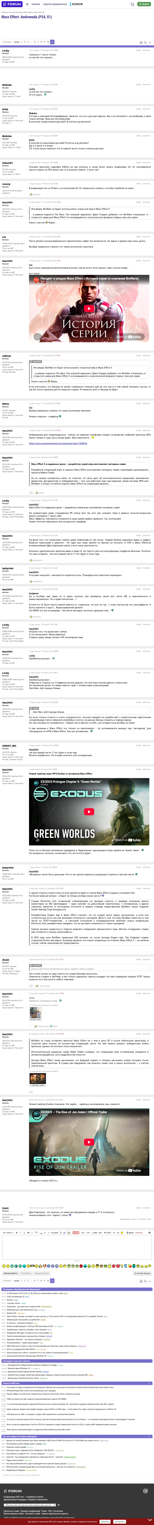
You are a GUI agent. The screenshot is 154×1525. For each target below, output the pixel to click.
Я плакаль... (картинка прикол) (20, 1323)
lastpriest (37, 617)
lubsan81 (37, 194)
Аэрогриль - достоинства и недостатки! (23, 1307)
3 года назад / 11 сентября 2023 (44, 356)
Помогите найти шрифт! (16, 1447)
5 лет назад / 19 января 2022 (43, 50)
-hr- (114, 1232)
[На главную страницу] (12, 4)
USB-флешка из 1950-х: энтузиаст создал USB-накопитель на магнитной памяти (41, 1414)
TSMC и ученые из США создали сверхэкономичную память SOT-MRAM (36, 1399)
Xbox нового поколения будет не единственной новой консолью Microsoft (38, 1430)
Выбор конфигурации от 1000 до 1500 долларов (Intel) (30, 1326)
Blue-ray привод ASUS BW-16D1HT (21, 1349)
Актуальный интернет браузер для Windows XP (27, 1356)
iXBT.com (8, 1518)
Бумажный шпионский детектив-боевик (25, 1372)
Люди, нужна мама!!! (15, 1460)
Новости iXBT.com (11, 1383)
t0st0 (42, 986)
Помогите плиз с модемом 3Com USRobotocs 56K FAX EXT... (30, 1450)
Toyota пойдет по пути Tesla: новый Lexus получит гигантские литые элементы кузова (43, 1394)
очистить (139, 1232)
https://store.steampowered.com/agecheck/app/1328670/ (58, 443)
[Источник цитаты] (55, 92)
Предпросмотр (42, 1273)
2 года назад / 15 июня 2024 (43, 769)
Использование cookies (14, 1513)
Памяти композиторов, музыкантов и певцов (26, 1336)
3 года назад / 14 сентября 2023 (45, 430)
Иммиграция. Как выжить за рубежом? (23, 1320)
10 (48, 42)
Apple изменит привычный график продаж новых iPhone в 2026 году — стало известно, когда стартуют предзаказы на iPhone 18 (61, 1409)
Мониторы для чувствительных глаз (22, 1310)
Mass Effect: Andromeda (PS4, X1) (27, 16)
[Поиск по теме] (145, 42)
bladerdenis (38, 560)
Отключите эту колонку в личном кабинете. (21, 1475)
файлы (131, 1232)
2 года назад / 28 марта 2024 (43, 500)
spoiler (55, 1232)
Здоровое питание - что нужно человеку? (25, 1339)
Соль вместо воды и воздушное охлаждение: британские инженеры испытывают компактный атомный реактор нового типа (60, 1387)
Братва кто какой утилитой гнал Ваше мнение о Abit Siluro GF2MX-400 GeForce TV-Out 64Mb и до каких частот (52, 1441)
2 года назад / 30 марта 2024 (43, 745)
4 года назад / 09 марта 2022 (43, 163)
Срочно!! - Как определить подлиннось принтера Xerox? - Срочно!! (34, 1457)
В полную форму (142, 1273)
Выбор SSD (11, 1313)
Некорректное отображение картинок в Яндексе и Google (32, 1365)
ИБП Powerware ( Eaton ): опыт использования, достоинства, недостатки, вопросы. (42, 1346)
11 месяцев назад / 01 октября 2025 (46, 889)
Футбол (10, 1300)
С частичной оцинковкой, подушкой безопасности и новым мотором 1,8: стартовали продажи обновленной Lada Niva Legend (60, 1404)
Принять (105, 1522)
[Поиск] (132, 4)
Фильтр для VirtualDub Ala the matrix (23, 1378)
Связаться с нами (11, 1511)
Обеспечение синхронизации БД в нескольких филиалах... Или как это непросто (40, 1467)
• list (82, 1232)
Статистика (58, 1511)
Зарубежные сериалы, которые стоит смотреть (27, 1330)
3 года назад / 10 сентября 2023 (44, 202)
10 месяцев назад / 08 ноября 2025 (46, 1034)
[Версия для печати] (141, 42)
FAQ (50, 1511)
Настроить (120, 1522)
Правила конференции (30, 1511)
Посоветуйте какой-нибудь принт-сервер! (24, 1444)
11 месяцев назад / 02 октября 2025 (46, 993)
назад (16, 42)
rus (118, 1232)
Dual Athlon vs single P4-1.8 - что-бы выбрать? (25, 1454)
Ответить (146, 50)
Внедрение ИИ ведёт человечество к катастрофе (28, 1333)
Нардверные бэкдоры (15, 1470)
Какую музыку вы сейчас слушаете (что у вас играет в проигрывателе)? (38, 1353)
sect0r (41, 493)
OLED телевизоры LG (15, 1297)
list (88, 1232)
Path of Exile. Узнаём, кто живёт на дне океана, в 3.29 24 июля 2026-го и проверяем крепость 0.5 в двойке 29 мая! (55, 1316)
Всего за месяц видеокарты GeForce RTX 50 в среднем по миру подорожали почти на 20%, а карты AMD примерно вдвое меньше (62, 1424)
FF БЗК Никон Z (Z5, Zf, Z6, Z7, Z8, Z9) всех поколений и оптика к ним (35, 1293)
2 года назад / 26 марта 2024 (43, 457)
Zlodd (41, 1026)
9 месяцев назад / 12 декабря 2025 (46, 1100)
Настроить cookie (32, 1513)
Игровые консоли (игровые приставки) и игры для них (23, 12)
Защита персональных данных (55, 1513)
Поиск (44, 1511)
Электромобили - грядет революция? (23, 1343)
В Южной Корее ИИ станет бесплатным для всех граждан (31, 1391)
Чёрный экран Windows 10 (19, 1368)
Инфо (138, 50)
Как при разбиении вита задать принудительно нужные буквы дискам (36, 1464)
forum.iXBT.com (61, 1518)
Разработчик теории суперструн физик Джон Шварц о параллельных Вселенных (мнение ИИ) (48, 1375)
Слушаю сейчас (13, 1303)
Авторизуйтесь (10, 1273)
